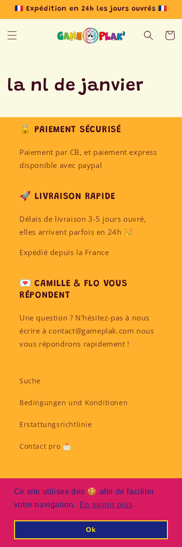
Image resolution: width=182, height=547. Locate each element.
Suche (30, 380)
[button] (12, 35)
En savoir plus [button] (106, 505)
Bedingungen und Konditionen (73, 402)
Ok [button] (91, 529)
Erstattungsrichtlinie (55, 424)
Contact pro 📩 (45, 446)
